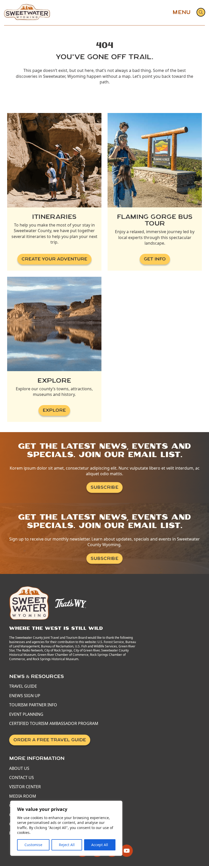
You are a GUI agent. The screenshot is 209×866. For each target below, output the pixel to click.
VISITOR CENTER (25, 786)
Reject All (67, 844)
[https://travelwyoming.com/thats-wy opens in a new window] (70, 603)
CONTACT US (21, 777)
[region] (66, 828)
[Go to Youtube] (127, 851)
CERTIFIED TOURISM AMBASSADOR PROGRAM (53, 723)
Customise (33, 844)
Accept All (99, 844)
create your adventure (54, 259)
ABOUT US (19, 768)
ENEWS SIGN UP (24, 695)
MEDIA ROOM (22, 796)
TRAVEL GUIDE (23, 686)
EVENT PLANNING (26, 714)
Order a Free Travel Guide (49, 739)
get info (155, 259)
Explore (54, 410)
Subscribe (104, 487)
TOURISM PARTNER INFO (33, 705)
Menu (181, 12)
